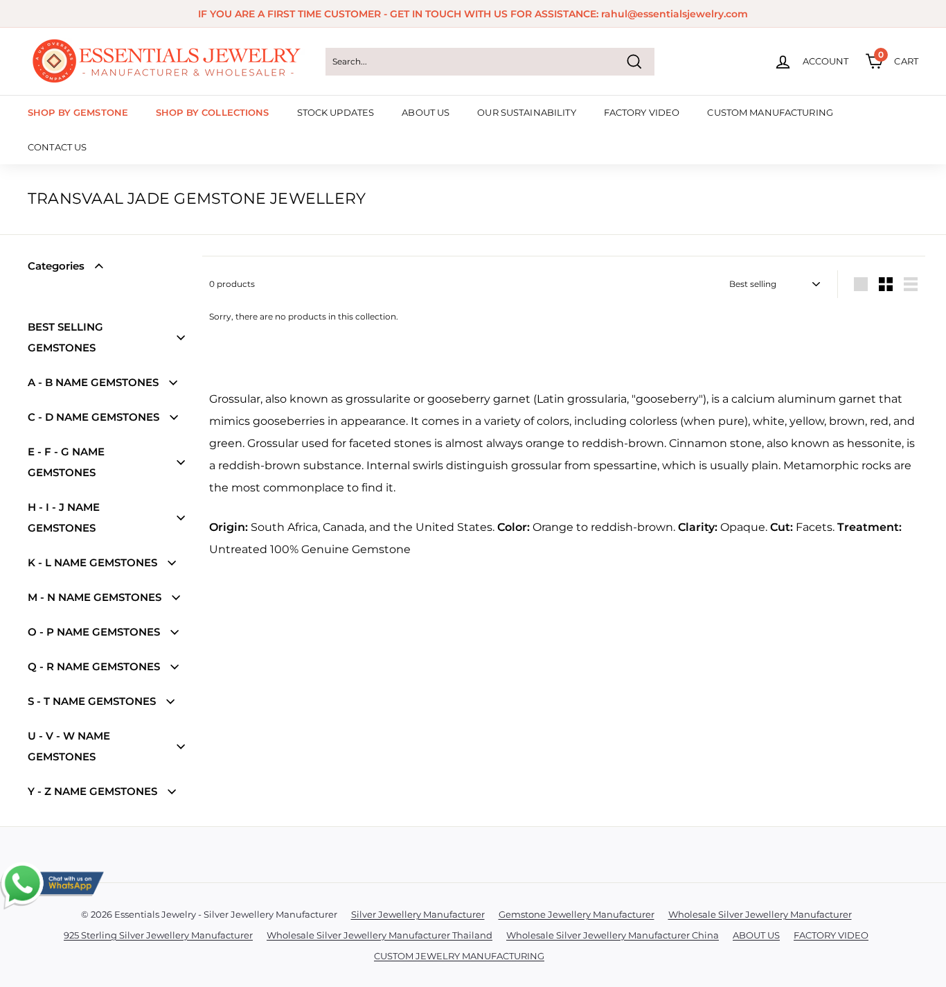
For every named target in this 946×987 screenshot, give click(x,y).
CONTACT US (57, 146)
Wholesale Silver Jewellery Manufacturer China (612, 935)
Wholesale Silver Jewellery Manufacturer (760, 914)
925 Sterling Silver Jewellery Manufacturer (158, 935)
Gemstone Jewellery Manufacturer (576, 914)
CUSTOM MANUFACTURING (770, 112)
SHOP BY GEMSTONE (78, 112)
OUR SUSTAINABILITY (526, 112)
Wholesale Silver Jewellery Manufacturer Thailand (379, 935)
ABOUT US (425, 112)
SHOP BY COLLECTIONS (212, 112)
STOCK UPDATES (336, 112)
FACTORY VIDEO (642, 112)
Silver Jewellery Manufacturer (418, 914)
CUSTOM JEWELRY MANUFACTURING (459, 955)
